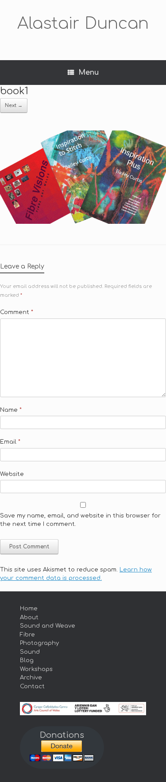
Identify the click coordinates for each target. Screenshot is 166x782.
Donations (62, 735)
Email (10, 442)
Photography (39, 643)
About (29, 617)
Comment (16, 312)
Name (11, 410)
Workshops (36, 669)
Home (29, 609)
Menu (88, 73)
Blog (27, 660)
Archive (31, 678)
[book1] (83, 221)
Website (12, 474)
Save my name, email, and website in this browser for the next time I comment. (80, 520)
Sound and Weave (47, 626)
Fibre (27, 635)
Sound (30, 652)
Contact (32, 686)
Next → (14, 105)
